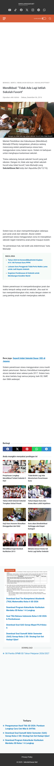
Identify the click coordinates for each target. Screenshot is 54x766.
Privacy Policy (27, 757)
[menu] (6, 18)
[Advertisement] (27, 52)
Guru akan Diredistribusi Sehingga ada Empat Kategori (37, 526)
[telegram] (38, 10)
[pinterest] (27, 449)
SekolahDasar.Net (31, 762)
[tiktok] (15, 10)
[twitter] (27, 10)
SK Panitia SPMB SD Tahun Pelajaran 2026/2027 (27, 653)
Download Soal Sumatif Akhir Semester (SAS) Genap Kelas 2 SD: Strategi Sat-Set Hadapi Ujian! (25, 636)
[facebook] (21, 10)
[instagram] (33, 10)
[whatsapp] (44, 10)
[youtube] (9, 10)
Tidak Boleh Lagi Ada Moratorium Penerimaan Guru (38, 478)
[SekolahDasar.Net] (27, 4)
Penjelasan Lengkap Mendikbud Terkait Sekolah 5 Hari (14, 478)
